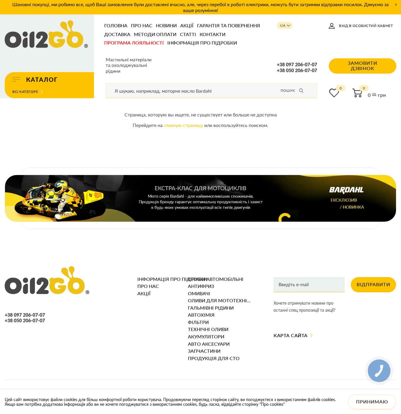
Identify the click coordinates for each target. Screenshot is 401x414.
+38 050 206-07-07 (297, 70)
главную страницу (183, 125)
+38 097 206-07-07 (297, 64)
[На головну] (46, 34)
